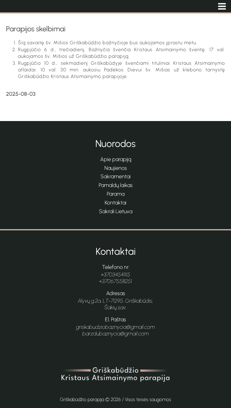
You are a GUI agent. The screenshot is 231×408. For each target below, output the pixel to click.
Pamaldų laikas (116, 185)
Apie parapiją (115, 159)
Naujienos (115, 168)
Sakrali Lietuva (115, 211)
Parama (116, 194)
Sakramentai (115, 176)
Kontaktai (115, 202)
